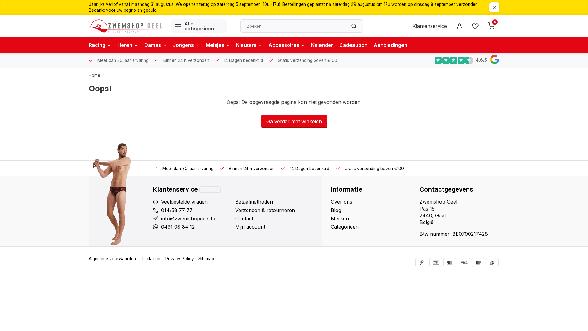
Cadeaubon (353, 45)
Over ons (341, 202)
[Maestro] (478, 262)
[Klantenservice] (210, 189)
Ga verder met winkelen (294, 121)
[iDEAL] (492, 262)
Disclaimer (151, 258)
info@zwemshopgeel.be (189, 218)
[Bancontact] (435, 262)
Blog (336, 210)
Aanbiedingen (390, 45)
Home (94, 75)
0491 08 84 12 (178, 227)
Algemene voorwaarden (112, 258)
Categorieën (345, 227)
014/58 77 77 (177, 210)
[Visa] (464, 262)
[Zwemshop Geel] (125, 26)
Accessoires (284, 45)
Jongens (183, 45)
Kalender (322, 45)
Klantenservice (430, 26)
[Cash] (421, 262)
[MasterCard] (449, 262)
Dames (152, 45)
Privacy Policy (179, 258)
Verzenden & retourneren (265, 210)
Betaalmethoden (254, 202)
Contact (244, 218)
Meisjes (215, 45)
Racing (97, 45)
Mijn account (250, 227)
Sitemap (206, 258)
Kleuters (246, 45)
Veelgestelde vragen (184, 202)
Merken (340, 218)
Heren (124, 45)
